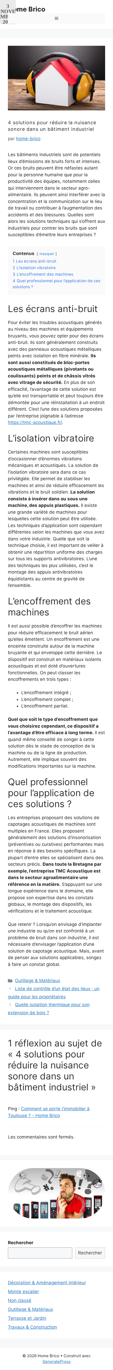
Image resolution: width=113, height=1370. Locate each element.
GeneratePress (57, 1361)
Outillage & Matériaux (37, 980)
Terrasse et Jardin (27, 1318)
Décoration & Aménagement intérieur (47, 1282)
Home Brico (26, 9)
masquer (46, 254)
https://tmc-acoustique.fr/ (35, 422)
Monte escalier (23, 1291)
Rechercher (20, 1242)
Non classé (19, 1300)
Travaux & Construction (32, 1327)
